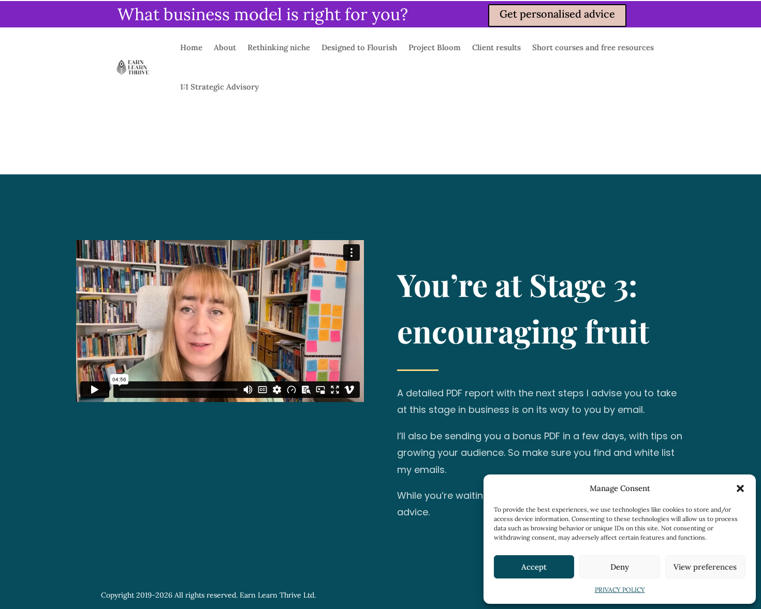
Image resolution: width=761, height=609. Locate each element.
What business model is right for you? (263, 14)
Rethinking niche (278, 47)
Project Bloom (434, 47)
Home (191, 47)
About (225, 47)
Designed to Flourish (359, 47)
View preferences (705, 567)
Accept (534, 567)
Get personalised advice (557, 13)
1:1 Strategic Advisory (219, 87)
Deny (619, 567)
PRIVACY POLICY (620, 589)
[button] (740, 488)
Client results (496, 47)
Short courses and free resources (593, 47)
